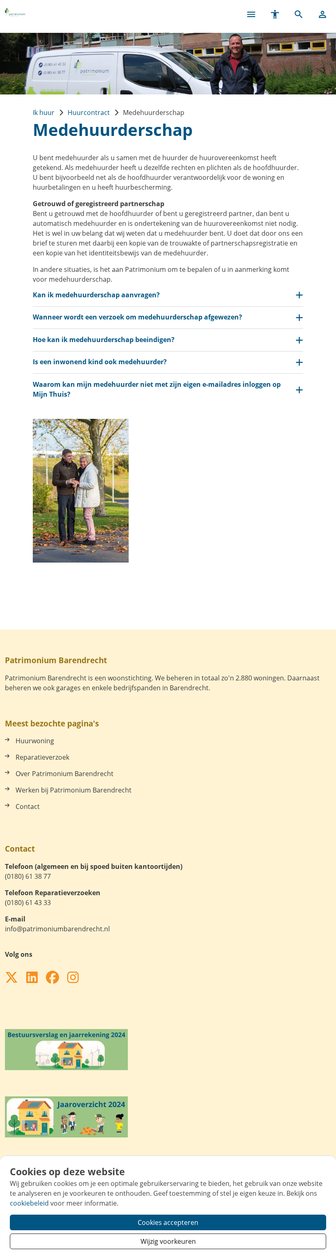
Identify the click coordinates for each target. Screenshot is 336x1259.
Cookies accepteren (168, 1222)
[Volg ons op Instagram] (73, 978)
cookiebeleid (29, 1203)
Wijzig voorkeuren (168, 1241)
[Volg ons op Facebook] (52, 978)
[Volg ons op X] (11, 978)
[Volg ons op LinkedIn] (32, 978)
